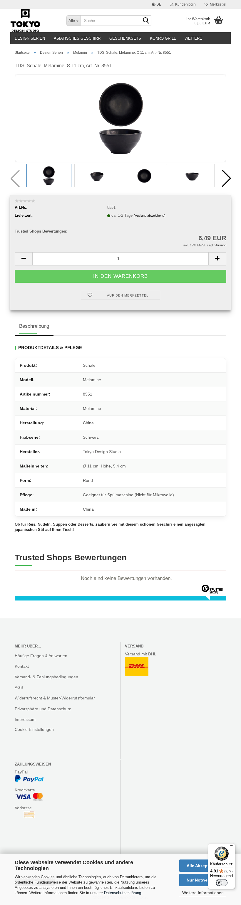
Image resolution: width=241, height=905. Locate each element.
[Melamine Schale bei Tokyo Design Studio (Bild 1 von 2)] (120, 118)
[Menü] (231, 846)
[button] (157, 4)
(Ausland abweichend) (149, 215)
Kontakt (22, 666)
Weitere (193, 38)
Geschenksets (125, 38)
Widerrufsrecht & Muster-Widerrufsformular (55, 698)
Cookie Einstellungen (34, 729)
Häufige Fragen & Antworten (41, 655)
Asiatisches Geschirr (77, 38)
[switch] (221, 882)
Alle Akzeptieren (203, 865)
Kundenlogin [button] (184, 4)
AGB (19, 687)
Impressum (25, 719)
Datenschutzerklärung (122, 893)
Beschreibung (34, 326)
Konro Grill (163, 38)
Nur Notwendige (203, 880)
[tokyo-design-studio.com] (34, 20)
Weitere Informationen (203, 892)
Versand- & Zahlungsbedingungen (46, 676)
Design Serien (30, 38)
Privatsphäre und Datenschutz (43, 708)
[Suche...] (145, 21)
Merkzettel (217, 4)
